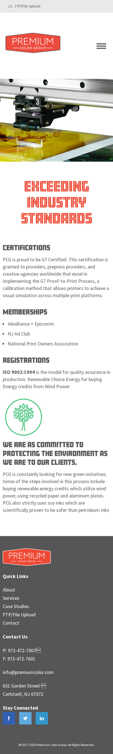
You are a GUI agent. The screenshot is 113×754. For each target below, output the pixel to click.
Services (11, 598)
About (9, 590)
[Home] (32, 52)
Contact (11, 623)
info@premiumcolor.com (28, 672)
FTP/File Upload (27, 6)
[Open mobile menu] (102, 45)
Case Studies (16, 606)
